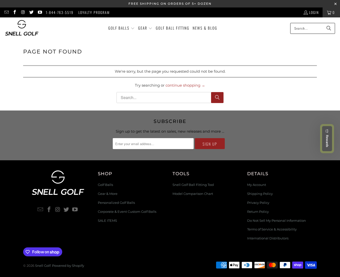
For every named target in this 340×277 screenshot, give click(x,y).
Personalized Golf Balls (116, 203)
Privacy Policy (258, 203)
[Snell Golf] (22, 28)
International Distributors (267, 238)
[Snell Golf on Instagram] (22, 12)
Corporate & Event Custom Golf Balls (127, 212)
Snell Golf (43, 266)
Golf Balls (105, 185)
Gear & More (107, 194)
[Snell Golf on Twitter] (31, 12)
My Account (256, 185)
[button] (121, 28)
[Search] (329, 28)
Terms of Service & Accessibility (272, 229)
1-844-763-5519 (59, 12)
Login (314, 12)
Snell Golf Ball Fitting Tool (193, 185)
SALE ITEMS (107, 220)
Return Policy (258, 212)
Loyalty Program (94, 12)
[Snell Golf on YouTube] (39, 12)
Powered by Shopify (68, 266)
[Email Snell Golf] (6, 12)
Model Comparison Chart (192, 194)
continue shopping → (185, 85)
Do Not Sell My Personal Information (276, 220)
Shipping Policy (260, 194)
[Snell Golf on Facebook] (14, 12)
